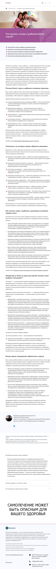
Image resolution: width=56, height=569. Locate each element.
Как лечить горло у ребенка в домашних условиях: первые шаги (25, 51)
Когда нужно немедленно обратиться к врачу (20, 56)
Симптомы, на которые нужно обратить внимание (21, 49)
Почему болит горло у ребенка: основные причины (22, 47)
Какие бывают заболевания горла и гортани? (26, 141)
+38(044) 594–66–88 (37, 561)
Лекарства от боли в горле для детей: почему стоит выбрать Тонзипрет (27, 54)
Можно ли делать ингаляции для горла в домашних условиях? (31, 270)
